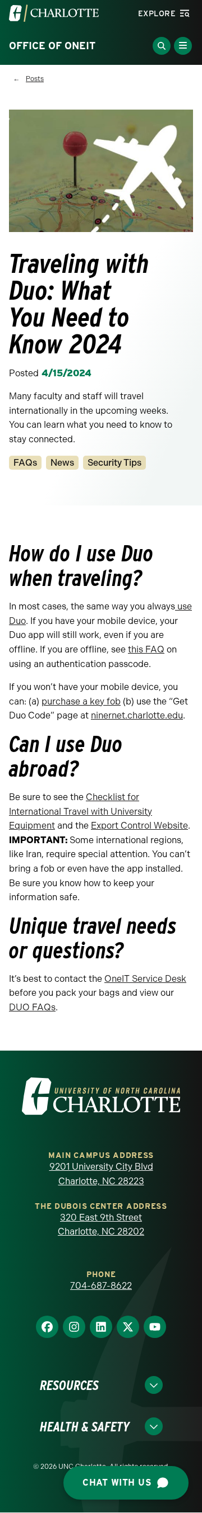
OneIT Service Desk (145, 978)
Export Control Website (139, 825)
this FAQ (146, 649)
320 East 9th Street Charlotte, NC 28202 (101, 1224)
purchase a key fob (81, 701)
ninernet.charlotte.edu (137, 715)
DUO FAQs (32, 1007)
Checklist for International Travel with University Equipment (80, 811)
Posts (35, 79)
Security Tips (114, 462)
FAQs (25, 462)
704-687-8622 (101, 1285)
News (62, 462)
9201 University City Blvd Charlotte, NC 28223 (101, 1173)
